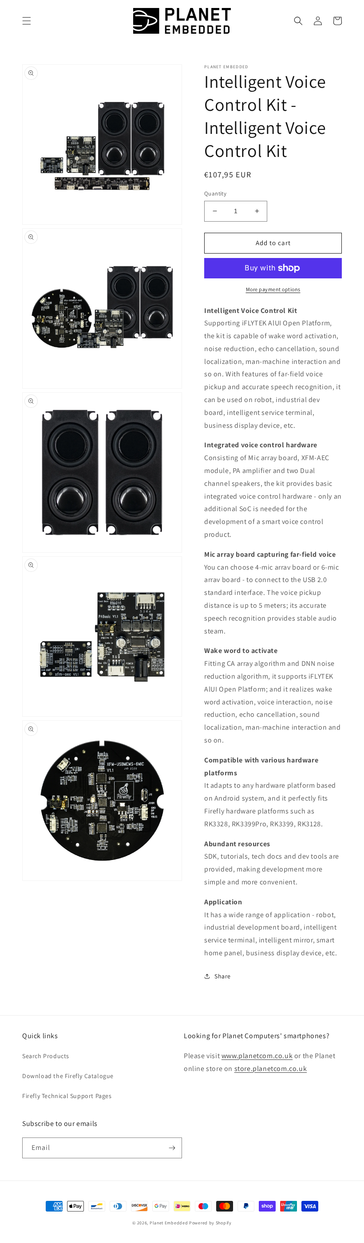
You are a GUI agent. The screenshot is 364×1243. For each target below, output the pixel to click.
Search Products (45, 1056)
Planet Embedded (169, 1223)
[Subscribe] (172, 1147)
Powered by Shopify (210, 1223)
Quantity (215, 193)
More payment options (273, 289)
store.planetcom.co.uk (270, 1068)
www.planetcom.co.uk (257, 1055)
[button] (26, 21)
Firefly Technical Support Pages (67, 1096)
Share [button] (222, 976)
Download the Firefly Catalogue (68, 1076)
